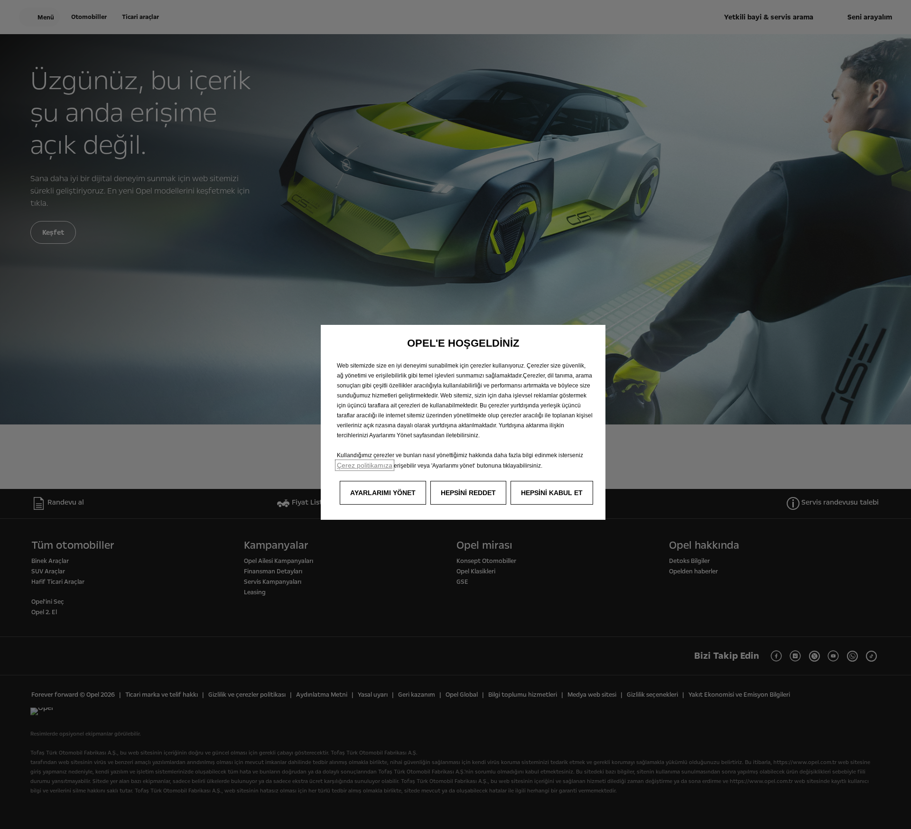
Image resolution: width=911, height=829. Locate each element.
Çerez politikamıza (364, 465)
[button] (383, 493)
